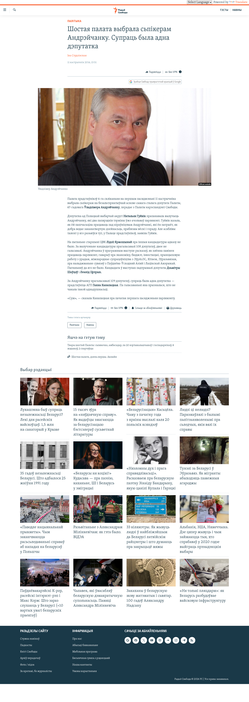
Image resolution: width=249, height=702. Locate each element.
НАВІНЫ (237, 10)
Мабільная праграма (84, 652)
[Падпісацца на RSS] (192, 640)
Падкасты (26, 645)
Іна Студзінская (77, 55)
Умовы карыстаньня (84, 671)
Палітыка (74, 21)
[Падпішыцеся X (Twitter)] (144, 640)
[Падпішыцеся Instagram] (176, 640)
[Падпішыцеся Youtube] (152, 640)
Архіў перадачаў (30, 658)
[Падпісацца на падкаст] (160, 640)
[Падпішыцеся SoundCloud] (168, 640)
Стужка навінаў (29, 639)
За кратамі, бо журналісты (36, 671)
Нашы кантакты (82, 664)
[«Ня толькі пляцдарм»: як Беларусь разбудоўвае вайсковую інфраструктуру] (204, 572)
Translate (241, 2)
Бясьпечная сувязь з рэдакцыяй (91, 658)
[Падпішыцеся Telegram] (184, 640)
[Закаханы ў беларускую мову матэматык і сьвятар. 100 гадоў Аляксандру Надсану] (151, 572)
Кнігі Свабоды (28, 652)
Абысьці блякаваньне (85, 645)
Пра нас (77, 639)
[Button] (153, 72)
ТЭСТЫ (224, 10)
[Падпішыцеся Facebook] (135, 640)
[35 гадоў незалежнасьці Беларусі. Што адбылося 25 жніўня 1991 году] (44, 455)
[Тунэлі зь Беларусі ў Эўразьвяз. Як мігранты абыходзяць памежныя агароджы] (204, 450)
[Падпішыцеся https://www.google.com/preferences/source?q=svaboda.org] (127, 640)
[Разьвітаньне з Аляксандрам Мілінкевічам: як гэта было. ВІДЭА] (97, 509)
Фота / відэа (27, 664)
